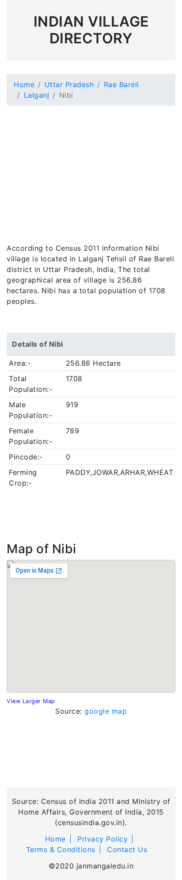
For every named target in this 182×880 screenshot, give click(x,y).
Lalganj (36, 95)
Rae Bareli (121, 84)
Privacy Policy (102, 838)
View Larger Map (31, 701)
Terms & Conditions (60, 849)
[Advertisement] (91, 169)
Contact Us (127, 849)
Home (24, 84)
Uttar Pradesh (69, 84)
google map (105, 711)
